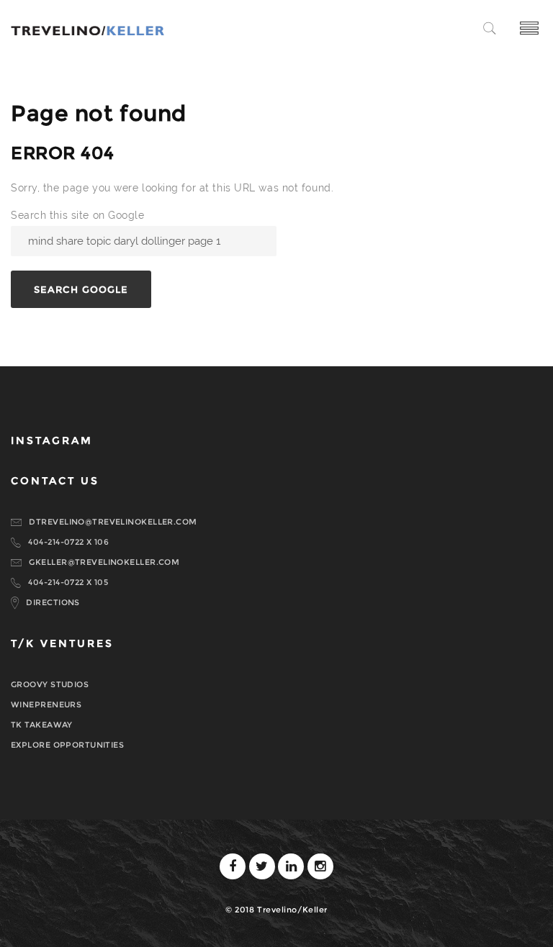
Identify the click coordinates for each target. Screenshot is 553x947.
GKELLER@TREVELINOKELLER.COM (104, 562)
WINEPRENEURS (46, 704)
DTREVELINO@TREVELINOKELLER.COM (113, 522)
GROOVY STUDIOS (50, 684)
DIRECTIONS (52, 602)
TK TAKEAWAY (42, 725)
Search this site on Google (78, 215)
